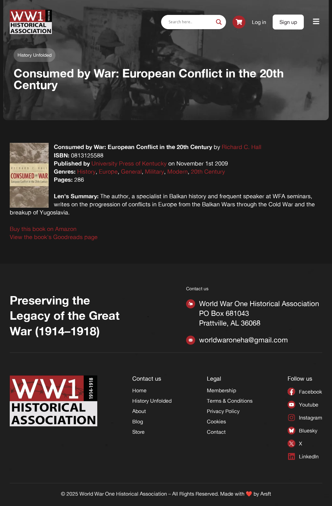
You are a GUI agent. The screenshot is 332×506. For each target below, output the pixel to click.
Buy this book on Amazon (43, 228)
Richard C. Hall (241, 146)
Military (154, 171)
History (86, 171)
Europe (108, 171)
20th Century (208, 171)
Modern (177, 171)
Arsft (265, 493)
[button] (316, 22)
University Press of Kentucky (129, 163)
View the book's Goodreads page (54, 236)
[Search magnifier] (218, 22)
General (131, 171)
